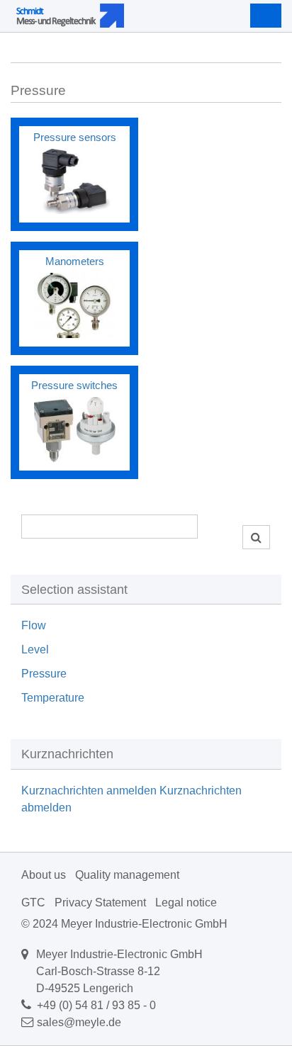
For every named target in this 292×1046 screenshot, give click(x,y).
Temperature (52, 698)
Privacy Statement (100, 902)
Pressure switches (74, 385)
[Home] (112, 16)
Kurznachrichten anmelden (89, 790)
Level (35, 649)
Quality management (127, 875)
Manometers (74, 261)
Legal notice (186, 902)
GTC (33, 902)
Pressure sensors (74, 137)
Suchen (256, 537)
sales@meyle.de (79, 1022)
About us (43, 875)
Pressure (44, 674)
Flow (33, 625)
